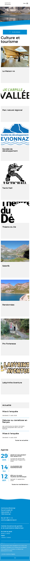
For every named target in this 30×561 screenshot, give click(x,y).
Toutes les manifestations (20, 484)
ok (15, 558)
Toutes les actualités (21, 440)
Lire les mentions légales (8, 554)
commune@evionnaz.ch (9, 520)
